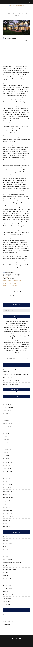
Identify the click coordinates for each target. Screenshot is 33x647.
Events (5, 553)
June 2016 (6, 439)
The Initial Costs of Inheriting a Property (15, 374)
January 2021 (7, 410)
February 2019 (7, 423)
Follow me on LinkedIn (10, 283)
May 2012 (6, 504)
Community (6, 546)
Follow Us (16, 634)
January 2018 (7, 427)
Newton (5, 575)
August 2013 (6, 478)
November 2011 (7, 513)
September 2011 (8, 517)
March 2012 (6, 507)
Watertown (6, 604)
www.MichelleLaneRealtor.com (12, 280)
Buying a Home (7, 543)
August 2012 (6, 501)
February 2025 (7, 404)
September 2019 (8, 417)
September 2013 (8, 475)
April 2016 (6, 443)
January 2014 (7, 468)
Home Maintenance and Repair (12, 562)
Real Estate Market (9, 579)
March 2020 (6, 414)
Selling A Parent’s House (10, 384)
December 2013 (7, 472)
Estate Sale (6, 550)
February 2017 (7, 433)
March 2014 (6, 465)
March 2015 (6, 459)
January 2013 (7, 488)
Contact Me (10, 269)
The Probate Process (9, 377)
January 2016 (7, 449)
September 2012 (8, 497)
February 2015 (7, 462)
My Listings (6, 572)
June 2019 (6, 420)
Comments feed (8, 621)
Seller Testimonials (9, 582)
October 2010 (7, 526)
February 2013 (7, 484)
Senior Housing (7, 588)
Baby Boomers (7, 537)
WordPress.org (7, 624)
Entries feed (7, 618)
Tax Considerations (9, 595)
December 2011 (7, 510)
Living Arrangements (9, 569)
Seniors (5, 591)
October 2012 (7, 494)
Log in (5, 615)
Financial (5, 556)
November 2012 (7, 491)
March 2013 (6, 481)
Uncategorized (7, 601)
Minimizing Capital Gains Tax (11, 381)
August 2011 (6, 520)
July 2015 (6, 452)
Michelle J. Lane (17, 295)
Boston (5, 540)
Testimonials (7, 598)
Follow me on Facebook (10, 282)
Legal (5, 566)
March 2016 (6, 446)
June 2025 (6, 401)
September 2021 (8, 407)
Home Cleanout (7, 559)
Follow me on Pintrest (10, 285)
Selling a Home (7, 585)
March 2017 (6, 430)
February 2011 (7, 523)
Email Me (6, 277)
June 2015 (6, 455)
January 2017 (7, 436)
